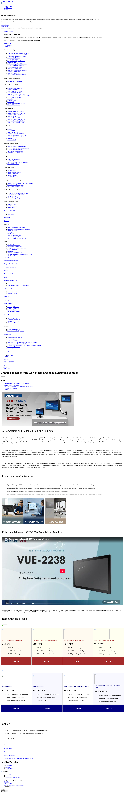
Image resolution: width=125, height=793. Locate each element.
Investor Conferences (13, 321)
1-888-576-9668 (9, 768)
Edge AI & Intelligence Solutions (16, 61)
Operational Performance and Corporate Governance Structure (24, 345)
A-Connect (7, 362)
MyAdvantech (8, 8)
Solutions (6, 221)
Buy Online (9, 765)
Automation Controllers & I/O (15, 88)
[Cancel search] (41, 28)
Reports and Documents (13, 347)
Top (3, 789)
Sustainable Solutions (13, 340)
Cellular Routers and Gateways (15, 111)
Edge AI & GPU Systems (14, 132)
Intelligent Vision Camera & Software (17, 162)
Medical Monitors (12, 175)
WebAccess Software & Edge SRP (16, 103)
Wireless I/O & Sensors (13, 105)
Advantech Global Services (10, 260)
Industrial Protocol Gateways (15, 117)
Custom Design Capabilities (14, 81)
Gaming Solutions (12, 249)
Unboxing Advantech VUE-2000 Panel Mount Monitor (19, 386)
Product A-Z (7, 217)
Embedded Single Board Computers (17, 64)
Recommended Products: (11, 388)
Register (6, 6)
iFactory (9, 232)
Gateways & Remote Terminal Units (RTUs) (19, 95)
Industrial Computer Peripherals (15, 133)
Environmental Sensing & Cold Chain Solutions (20, 183)
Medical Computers (12, 173)
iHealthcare (10, 233)
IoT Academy (7, 296)
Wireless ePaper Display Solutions (16, 74)
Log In (11, 6)
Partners (6, 270)
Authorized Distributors (9, 273)
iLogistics (10, 251)
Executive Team (11, 310)
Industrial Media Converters (14, 116)
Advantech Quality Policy (10, 267)
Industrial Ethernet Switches (15, 114)
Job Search (10, 355)
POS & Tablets (11, 196)
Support (6, 277)
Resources (10, 284)
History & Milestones (13, 308)
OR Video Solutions (12, 176)
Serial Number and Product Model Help (18, 285)
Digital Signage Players (13, 59)
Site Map (6, 782)
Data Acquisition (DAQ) (14, 92)
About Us (6, 300)
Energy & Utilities (12, 230)
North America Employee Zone (15, 331)
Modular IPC (11, 138)
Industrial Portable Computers (15, 185)
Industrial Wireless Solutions (15, 73)
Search (6, 9)
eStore (5, 359)
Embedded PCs (11, 62)
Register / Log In (8, 31)
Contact (6, 356)
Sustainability (7, 334)
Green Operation (11, 339)
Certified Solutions (12, 89)
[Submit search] (39, 28)
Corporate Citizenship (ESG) (13, 777)
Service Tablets (11, 204)
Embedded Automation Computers (16, 94)
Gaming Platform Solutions (14, 67)
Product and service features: (11, 385)
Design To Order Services (10, 264)
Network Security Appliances (15, 149)
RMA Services (7, 288)
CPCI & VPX (11, 130)
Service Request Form (13, 292)
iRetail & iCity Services (13, 245)
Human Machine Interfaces (14, 97)
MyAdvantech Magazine (14, 311)
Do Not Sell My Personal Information (14, 785)
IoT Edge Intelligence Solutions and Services (19, 254)
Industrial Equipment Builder (15, 236)
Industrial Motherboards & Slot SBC (17, 135)
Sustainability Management (14, 337)
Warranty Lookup (12, 293)
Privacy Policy (8, 783)
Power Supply (11, 214)
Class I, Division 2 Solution (14, 91)
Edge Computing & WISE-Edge (16, 227)
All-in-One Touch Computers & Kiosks (18, 193)
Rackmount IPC (11, 140)
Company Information (13, 307)
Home (5, 365)
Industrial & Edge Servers (14, 235)
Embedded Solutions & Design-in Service (18, 229)
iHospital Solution (12, 170)
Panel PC (9, 99)
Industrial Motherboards (13, 71)
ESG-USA (10, 348)
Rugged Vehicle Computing (14, 246)
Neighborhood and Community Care (17, 344)
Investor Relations (8, 314)
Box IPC (9, 129)
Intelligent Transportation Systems (16, 136)
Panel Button (4, 26)
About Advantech (8, 303)
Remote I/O (10, 102)
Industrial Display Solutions (14, 252)
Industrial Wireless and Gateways (16, 119)
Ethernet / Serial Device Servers (16, 113)
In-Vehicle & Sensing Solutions (15, 186)
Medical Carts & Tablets (13, 172)
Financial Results (12, 318)
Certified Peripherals (9, 210)
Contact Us (9, 776)
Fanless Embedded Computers (15, 65)
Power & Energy (12, 100)
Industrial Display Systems (14, 68)
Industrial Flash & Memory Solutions (17, 70)
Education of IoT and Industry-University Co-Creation (22, 342)
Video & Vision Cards (13, 164)
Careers (6, 351)
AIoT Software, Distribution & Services (18, 53)
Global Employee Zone (13, 329)
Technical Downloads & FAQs (11, 280)
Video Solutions (11, 255)
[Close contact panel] (1, 742)
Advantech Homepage (7, 1)
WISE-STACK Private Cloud (15, 152)
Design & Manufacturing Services (16, 248)
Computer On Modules (13, 58)
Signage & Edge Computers (15, 198)
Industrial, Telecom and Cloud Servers (17, 146)
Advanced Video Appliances (15, 159)
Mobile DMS (11, 207)
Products (6, 46)
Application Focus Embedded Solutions (18, 54)
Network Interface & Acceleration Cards (18, 148)
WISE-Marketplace (9, 361)
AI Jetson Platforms (12, 161)
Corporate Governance (13, 319)
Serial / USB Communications (15, 122)
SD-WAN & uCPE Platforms (15, 151)
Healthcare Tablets (12, 206)
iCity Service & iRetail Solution (15, 194)
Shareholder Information (14, 322)
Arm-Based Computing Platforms (16, 56)
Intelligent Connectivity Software (16, 121)
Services (6, 257)
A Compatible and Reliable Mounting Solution (16, 383)
